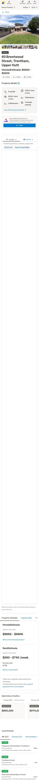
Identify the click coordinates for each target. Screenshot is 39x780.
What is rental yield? (10, 670)
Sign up (29, 3)
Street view (8, 147)
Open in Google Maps (22, 147)
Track (21, 125)
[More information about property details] (18, 83)
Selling (25, 7)
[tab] (11, 139)
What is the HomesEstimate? (14, 639)
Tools (33, 7)
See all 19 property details (14, 110)
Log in (35, 3)
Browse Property (7, 7)
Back (7, 12)
